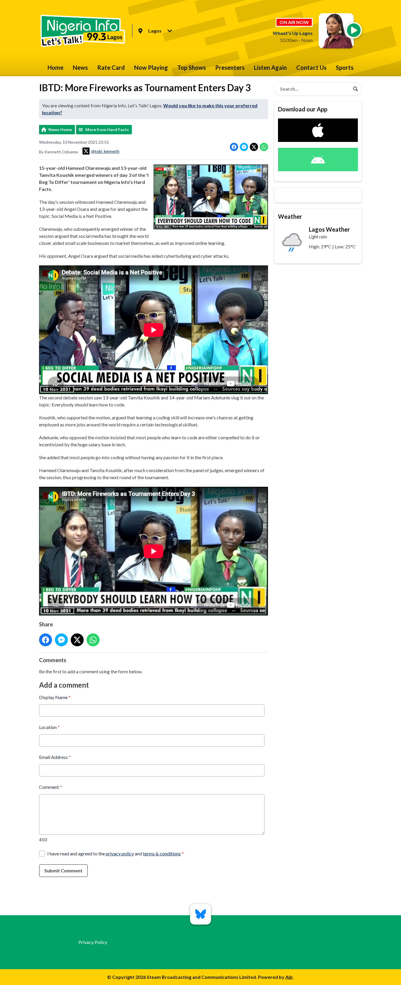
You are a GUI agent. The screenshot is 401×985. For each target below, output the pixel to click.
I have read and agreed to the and (115, 853)
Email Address (55, 757)
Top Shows (191, 67)
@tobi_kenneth (105, 151)
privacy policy (120, 853)
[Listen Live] (354, 30)
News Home (60, 129)
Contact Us (311, 67)
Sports (344, 67)
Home (55, 67)
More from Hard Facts (107, 129)
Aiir (289, 977)
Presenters (230, 67)
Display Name (54, 697)
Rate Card (111, 67)
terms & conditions (162, 853)
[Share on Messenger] (244, 147)
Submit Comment (63, 870)
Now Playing (151, 67)
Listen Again (270, 67)
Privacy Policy (92, 942)
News (80, 67)
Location (49, 727)
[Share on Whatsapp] (264, 147)
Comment (50, 787)
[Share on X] (254, 147)
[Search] (355, 88)
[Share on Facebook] (234, 147)
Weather (290, 216)
